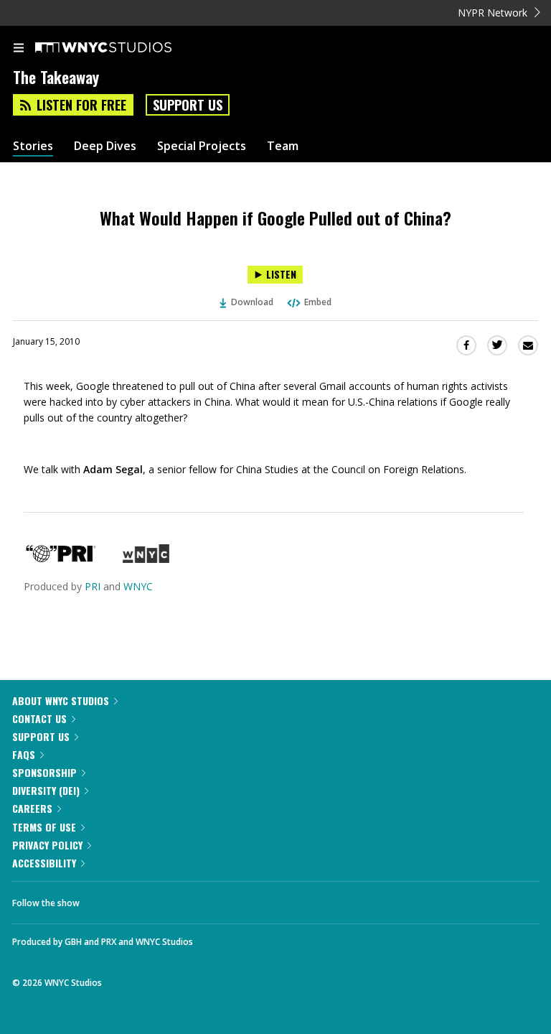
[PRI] (61, 559)
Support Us (187, 105)
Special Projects (201, 146)
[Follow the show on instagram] (182, 899)
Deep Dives (105, 146)
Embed (317, 302)
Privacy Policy (47, 844)
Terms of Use (44, 826)
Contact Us (39, 718)
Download (252, 302)
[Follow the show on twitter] (144, 899)
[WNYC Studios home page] (121, 48)
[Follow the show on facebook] (104, 899)
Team (282, 146)
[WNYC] (146, 559)
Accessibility (44, 862)
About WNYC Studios (60, 700)
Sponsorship (44, 772)
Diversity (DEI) (46, 790)
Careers (32, 808)
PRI (92, 586)
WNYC (138, 586)
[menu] (19, 48)
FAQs (23, 754)
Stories (33, 146)
